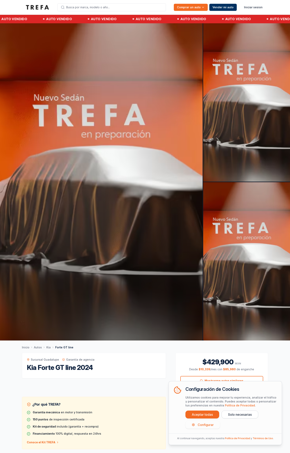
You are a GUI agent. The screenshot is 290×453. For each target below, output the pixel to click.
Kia (48, 347)
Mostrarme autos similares (224, 380)
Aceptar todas (202, 414)
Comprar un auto (189, 7)
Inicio (25, 347)
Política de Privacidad (240, 405)
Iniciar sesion (253, 7)
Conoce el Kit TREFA (41, 442)
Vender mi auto (223, 7)
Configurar (206, 425)
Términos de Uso (263, 438)
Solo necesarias (240, 414)
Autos (38, 347)
